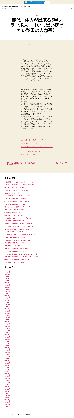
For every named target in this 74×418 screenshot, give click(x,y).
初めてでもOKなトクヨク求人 (12, 193)
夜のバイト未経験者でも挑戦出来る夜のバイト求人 (17, 207)
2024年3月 (7, 315)
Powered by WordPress (36, 414)
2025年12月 (7, 276)
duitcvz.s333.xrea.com (35, 35)
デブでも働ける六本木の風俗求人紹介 (14, 251)
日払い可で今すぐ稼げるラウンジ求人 (14, 262)
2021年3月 (7, 382)
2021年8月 (7, 373)
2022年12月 (7, 343)
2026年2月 (7, 273)
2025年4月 (7, 291)
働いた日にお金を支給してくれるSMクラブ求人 (16, 229)
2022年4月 (7, 358)
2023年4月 (7, 336)
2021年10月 (7, 369)
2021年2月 (7, 384)
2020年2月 (7, 406)
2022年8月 (7, 350)
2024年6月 (7, 310)
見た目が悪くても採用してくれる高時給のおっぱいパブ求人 (20, 234)
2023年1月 (7, 341)
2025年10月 (7, 280)
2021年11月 (7, 367)
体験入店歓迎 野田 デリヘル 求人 (12, 212)
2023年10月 (7, 324)
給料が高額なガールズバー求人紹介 (13, 215)
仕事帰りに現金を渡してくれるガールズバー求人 (17, 240)
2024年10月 (7, 302)
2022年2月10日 (45, 35)
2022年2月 (7, 362)
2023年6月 (7, 332)
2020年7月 (7, 397)
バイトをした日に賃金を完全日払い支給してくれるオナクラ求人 (21, 256)
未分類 (37, 15)
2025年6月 (7, 287)
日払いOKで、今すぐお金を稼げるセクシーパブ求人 (18, 195)
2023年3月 (7, 337)
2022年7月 (7, 352)
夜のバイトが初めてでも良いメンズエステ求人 (16, 204)
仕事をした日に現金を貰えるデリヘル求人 (15, 237)
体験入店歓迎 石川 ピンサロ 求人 (12, 245)
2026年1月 (7, 274)
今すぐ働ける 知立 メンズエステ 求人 (14, 231)
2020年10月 (7, 391)
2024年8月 (7, 306)
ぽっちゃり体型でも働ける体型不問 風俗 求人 (33, 151)
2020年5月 (7, 401)
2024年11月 (7, 300)
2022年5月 (7, 356)
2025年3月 (7, 293)
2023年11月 (7, 323)
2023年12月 (7, 321)
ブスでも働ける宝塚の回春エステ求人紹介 (15, 243)
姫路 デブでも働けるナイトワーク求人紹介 (16, 248)
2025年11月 (7, 278)
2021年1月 (7, 386)
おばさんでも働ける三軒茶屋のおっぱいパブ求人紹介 (18, 223)
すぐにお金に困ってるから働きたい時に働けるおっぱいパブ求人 (21, 254)
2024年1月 (7, 319)
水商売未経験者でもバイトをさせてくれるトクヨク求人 (18, 182)
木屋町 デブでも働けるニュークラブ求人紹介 (16, 190)
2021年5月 (7, 378)
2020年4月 (7, 402)
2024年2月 (7, 317)
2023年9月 (7, 326)
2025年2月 (7, 295)
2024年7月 (7, 308)
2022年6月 (7, 354)
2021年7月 (7, 375)
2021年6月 (7, 376)
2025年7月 (7, 285)
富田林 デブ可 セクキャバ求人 (30, 143)
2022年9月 (7, 349)
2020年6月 (7, 399)
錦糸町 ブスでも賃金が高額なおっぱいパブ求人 (17, 259)
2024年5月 (7, 311)
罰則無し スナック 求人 (28, 154)
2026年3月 (7, 271)
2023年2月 (7, 339)
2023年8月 (7, 328)
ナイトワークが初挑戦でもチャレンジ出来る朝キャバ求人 (19, 184)
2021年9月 (7, 371)
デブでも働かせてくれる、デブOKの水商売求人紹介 (18, 218)
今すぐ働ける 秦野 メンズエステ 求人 (14, 187)
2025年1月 (7, 297)
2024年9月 (7, 304)
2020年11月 (7, 389)
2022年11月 (7, 345)
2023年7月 (7, 330)
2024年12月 (7, 299)
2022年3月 (7, 360)
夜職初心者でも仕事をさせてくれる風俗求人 (15, 198)
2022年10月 (7, 347)
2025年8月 (7, 284)
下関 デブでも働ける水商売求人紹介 (14, 220)
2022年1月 (7, 363)
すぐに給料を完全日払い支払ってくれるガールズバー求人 (19, 226)
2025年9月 (7, 282)
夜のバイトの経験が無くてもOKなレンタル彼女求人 (18, 201)
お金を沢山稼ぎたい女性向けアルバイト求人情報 (16, 6)
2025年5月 (7, 289)
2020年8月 (7, 395)
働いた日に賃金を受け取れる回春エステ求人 (16, 209)
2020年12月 (7, 388)
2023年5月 (7, 334)
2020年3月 (7, 404)
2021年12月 (7, 365)
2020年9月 (7, 393)
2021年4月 (7, 380)
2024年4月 (7, 313)
